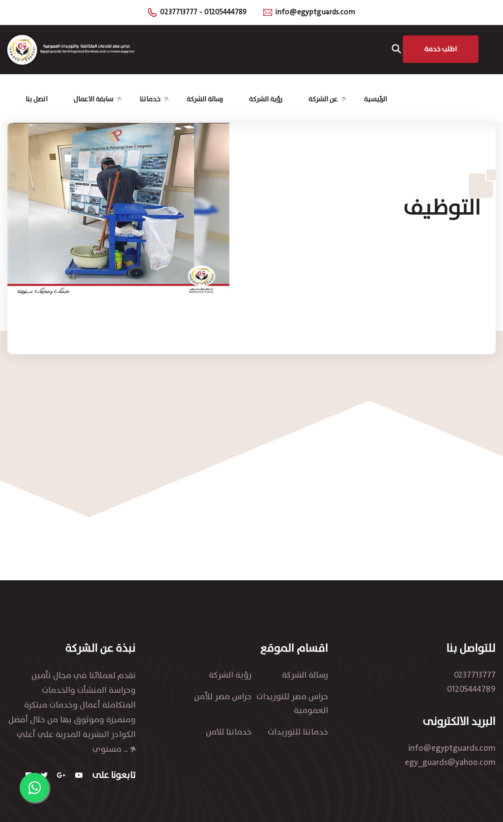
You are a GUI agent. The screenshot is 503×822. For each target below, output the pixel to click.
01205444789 (471, 689)
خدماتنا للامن (229, 732)
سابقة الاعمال (93, 99)
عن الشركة (323, 99)
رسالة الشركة (205, 99)
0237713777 (475, 675)
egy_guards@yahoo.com (450, 762)
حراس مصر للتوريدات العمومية (292, 703)
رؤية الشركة (265, 99)
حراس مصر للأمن (223, 697)
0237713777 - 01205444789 (203, 12)
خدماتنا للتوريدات (298, 732)
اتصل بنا (37, 99)
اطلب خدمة (440, 49)
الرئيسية (375, 99)
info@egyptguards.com (315, 12)
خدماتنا (150, 99)
